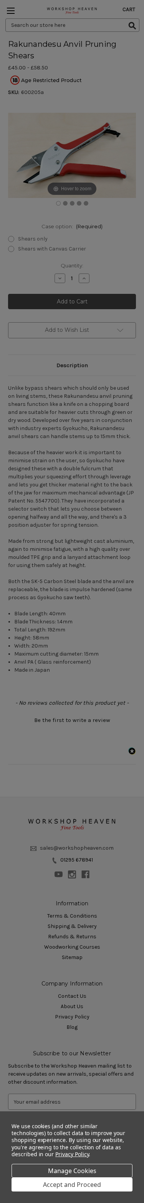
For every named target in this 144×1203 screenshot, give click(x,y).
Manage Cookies (72, 1171)
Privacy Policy (72, 1154)
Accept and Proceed (72, 1184)
